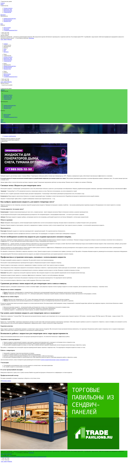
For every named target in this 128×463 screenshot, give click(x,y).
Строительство (7, 12)
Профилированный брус (10, 18)
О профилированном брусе (10, 30)
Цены (2, 4)
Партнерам (6, 29)
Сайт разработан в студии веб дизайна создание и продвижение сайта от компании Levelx (23, 456)
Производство (7, 21)
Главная (3, 3)
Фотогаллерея (7, 27)
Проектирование (8, 10)
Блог (2, 23)
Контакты (3, 14)
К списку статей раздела (10, 136)
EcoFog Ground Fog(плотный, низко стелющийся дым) (54, 359)
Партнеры (31, 38)
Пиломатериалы (8, 20)
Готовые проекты (8, 8)
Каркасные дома (8, 9)
